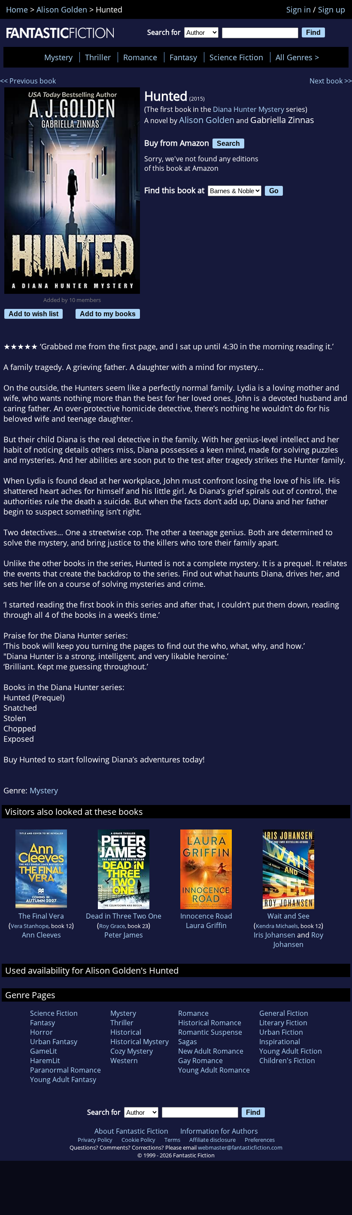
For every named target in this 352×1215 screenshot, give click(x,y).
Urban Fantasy (53, 1041)
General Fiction (283, 1013)
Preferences (260, 1140)
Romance (140, 57)
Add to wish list (33, 314)
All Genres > (299, 57)
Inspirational (279, 1041)
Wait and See (288, 916)
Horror (41, 1032)
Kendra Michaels (277, 926)
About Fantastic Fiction (131, 1131)
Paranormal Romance (65, 1070)
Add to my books (108, 314)
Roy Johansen (298, 939)
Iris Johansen (274, 935)
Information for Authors (219, 1131)
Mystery (58, 57)
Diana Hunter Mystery (248, 109)
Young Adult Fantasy (63, 1079)
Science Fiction (236, 57)
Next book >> (331, 81)
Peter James (123, 935)
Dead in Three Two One (123, 916)
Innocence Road (206, 916)
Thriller (98, 57)
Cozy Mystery (131, 1051)
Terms (172, 1140)
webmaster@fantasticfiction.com (240, 1147)
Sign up (331, 9)
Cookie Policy (138, 1140)
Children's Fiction (287, 1060)
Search (228, 143)
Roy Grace (112, 926)
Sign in (298, 9)
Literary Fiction (283, 1022)
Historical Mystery (139, 1041)
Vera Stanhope (30, 926)
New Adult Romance (210, 1051)
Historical (125, 1032)
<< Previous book (28, 81)
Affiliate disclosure (212, 1140)
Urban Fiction (281, 1032)
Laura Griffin (206, 925)
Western (124, 1060)
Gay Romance (200, 1060)
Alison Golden (206, 120)
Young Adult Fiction (290, 1051)
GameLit (43, 1051)
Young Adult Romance (214, 1070)
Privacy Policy (95, 1140)
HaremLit (45, 1060)
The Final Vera (41, 916)
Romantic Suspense (210, 1032)
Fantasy (183, 57)
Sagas (187, 1041)
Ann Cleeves (41, 935)
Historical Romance (209, 1022)
